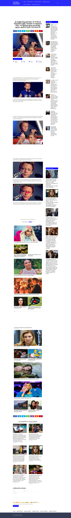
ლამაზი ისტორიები (24, 219)
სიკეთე (24, 1)
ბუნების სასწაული (30, 1)
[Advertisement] (35, 14)
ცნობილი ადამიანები (27, 4)
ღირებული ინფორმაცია (16, 2)
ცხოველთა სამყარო (37, 1)
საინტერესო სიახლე (45, 1)
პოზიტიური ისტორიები (36, 4)
